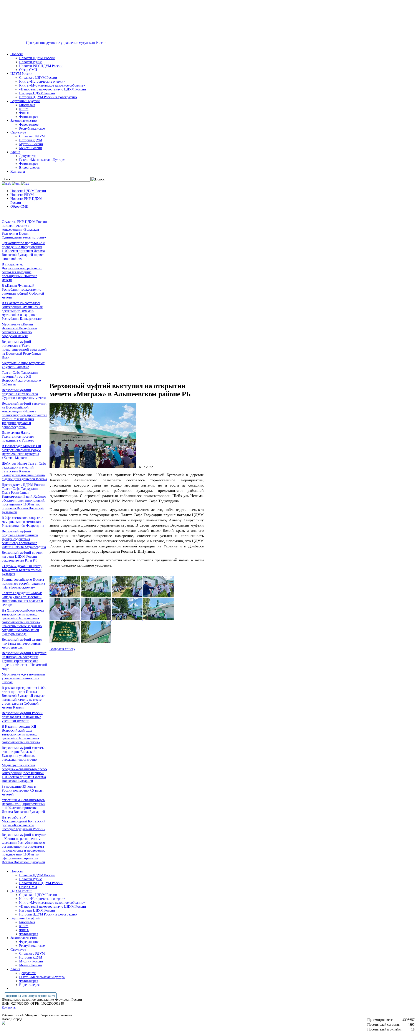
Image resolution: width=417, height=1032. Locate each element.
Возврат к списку (62, 649)
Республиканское (32, 128)
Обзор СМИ (28, 70)
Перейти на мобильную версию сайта (30, 995)
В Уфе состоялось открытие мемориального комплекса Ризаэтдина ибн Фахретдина (23, 521)
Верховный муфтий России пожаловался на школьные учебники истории (22, 717)
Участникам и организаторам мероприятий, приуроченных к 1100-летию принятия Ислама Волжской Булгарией (23, 806)
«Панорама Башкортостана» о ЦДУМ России (52, 89)
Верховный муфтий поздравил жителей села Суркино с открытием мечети (24, 394)
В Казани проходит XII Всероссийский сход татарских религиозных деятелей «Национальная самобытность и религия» (21, 734)
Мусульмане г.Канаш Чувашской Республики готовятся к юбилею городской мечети (19, 330)
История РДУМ (30, 140)
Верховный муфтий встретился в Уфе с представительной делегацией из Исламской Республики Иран (24, 349)
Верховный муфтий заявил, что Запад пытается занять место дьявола (22, 643)
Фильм (24, 113)
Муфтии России (31, 144)
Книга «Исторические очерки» (42, 81)
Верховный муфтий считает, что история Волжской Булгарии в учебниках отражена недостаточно (23, 753)
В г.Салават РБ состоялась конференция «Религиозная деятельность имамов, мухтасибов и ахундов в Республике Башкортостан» (22, 310)
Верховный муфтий (25, 101)
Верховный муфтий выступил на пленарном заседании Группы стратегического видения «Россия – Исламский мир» (24, 660)
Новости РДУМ (30, 62)
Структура (18, 132)
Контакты (17, 171)
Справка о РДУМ (32, 136)
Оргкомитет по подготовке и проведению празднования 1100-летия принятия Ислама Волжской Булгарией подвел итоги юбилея (23, 250)
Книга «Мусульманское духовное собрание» (52, 85)
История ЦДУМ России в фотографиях (48, 97)
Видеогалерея (29, 167)
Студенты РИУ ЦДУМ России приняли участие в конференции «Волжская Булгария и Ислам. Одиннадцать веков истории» (24, 229)
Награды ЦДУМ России (37, 93)
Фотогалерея (28, 116)
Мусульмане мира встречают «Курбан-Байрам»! (23, 365)
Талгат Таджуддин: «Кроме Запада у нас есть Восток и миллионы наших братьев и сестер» (22, 599)
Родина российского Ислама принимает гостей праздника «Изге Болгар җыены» (23, 583)
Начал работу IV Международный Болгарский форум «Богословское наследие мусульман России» (23, 823)
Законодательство (23, 120)
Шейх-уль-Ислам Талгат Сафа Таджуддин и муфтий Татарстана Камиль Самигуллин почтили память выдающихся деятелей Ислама (24, 471)
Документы (27, 156)
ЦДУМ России (21, 73)
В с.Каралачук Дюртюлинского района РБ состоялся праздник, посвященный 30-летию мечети (22, 272)
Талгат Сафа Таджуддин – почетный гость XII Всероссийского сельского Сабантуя (21, 378)
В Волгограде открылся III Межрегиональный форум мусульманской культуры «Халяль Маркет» (21, 452)
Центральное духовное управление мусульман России (66, 43)
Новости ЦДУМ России (37, 58)
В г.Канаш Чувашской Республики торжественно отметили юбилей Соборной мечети (23, 291)
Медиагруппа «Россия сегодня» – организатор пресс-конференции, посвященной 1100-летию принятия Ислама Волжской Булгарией (24, 773)
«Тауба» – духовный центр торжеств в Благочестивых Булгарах (21, 570)
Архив (15, 152)
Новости (16, 54)
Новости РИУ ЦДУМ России (41, 66)
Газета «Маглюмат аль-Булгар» (42, 160)
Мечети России (30, 148)
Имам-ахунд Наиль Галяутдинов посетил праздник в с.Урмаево (18, 436)
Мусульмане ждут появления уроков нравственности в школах (23, 678)
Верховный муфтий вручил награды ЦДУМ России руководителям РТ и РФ (22, 556)
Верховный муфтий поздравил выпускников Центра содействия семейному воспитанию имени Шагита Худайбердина (24, 539)
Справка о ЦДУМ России (38, 77)
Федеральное (28, 124)
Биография (27, 105)
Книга (23, 109)
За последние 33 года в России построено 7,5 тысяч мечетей (22, 790)
